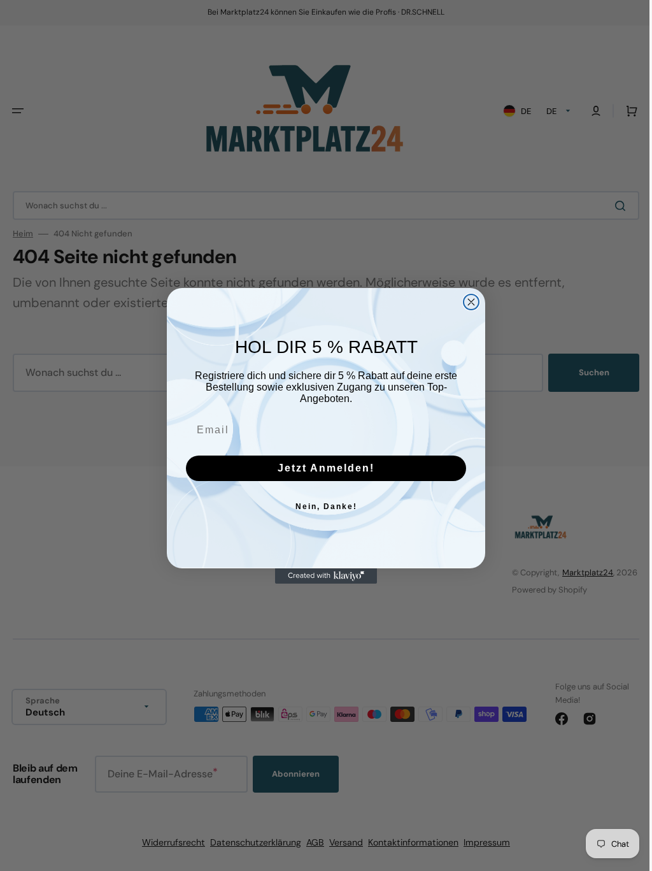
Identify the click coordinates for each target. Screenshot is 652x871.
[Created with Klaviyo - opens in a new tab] (321, 576)
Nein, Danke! (321, 506)
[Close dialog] (466, 302)
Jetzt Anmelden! (321, 468)
